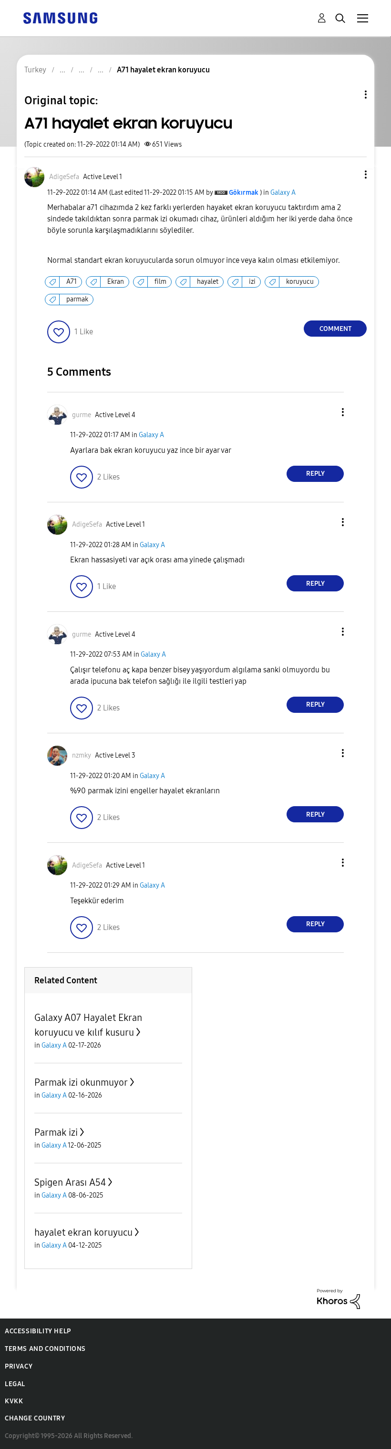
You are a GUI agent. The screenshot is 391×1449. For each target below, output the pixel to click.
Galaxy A (283, 193)
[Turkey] (60, 17)
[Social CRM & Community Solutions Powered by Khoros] (338, 1298)
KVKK (14, 1401)
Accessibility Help (38, 1331)
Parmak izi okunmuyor (81, 1082)
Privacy (18, 1366)
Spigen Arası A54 (70, 1182)
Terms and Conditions (45, 1349)
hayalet (207, 282)
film (160, 282)
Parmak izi (56, 1132)
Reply (315, 474)
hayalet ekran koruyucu (83, 1232)
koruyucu (300, 282)
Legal (15, 1384)
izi (252, 282)
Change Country (35, 1418)
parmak (77, 299)
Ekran (115, 282)
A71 (71, 282)
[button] (350, 174)
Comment (335, 329)
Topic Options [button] (349, 94)
